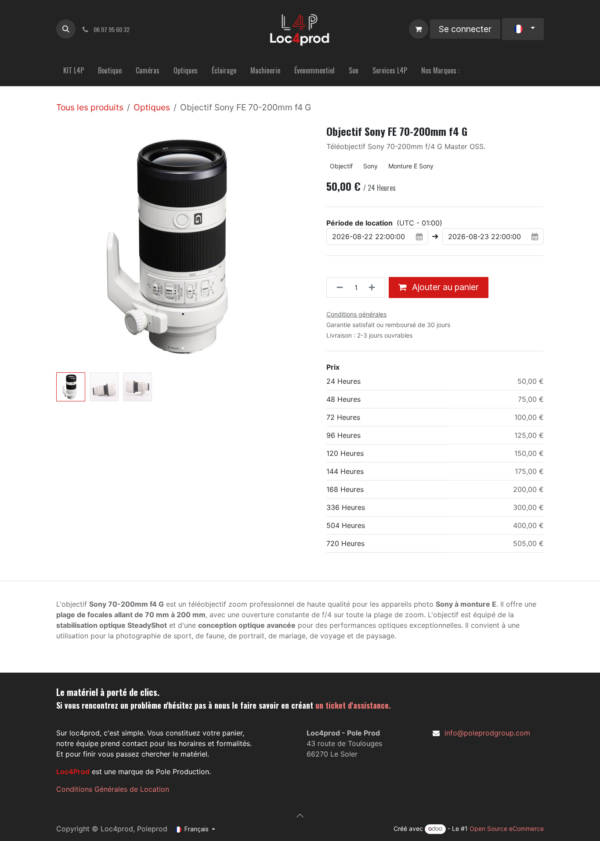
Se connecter (465, 29)
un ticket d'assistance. (353, 705)
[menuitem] (73, 72)
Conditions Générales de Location (112, 789)
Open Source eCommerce (507, 828)
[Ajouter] (374, 287)
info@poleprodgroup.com (487, 732)
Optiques (152, 107)
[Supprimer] (337, 287)
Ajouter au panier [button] (444, 287)
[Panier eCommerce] (418, 29)
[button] (66, 29)
